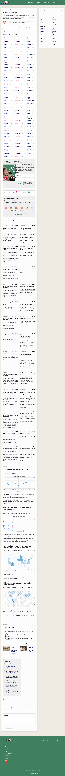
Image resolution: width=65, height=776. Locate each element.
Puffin (18, 117)
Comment (6, 715)
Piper (29, 110)
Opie (6, 107)
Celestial (54, 19)
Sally (6, 127)
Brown (41, 41)
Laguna (19, 84)
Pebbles (30, 107)
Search (6, 750)
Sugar (6, 143)
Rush (18, 123)
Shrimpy (7, 130)
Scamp (18, 127)
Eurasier (17, 9)
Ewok (6, 67)
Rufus (6, 123)
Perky (18, 110)
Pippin (6, 113)
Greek (53, 38)
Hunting (54, 24)
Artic (18, 38)
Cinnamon (30, 54)
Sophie (30, 136)
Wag (6, 150)
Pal (17, 107)
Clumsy (54, 32)
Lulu (18, 90)
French (53, 44)
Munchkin (7, 104)
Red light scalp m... (11, 672)
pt (7, 762)
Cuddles (30, 61)
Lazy (41, 34)
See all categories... (19, 214)
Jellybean (7, 80)
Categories (7, 748)
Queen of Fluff (30, 117)
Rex (6, 120)
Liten (6, 87)
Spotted (42, 43)
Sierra (18, 130)
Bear (29, 41)
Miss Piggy (29, 97)
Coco (18, 57)
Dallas (18, 64)
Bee (6, 44)
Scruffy (30, 127)
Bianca (18, 44)
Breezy (7, 48)
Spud (18, 140)
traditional (11, 211)
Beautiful (42, 24)
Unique (53, 17)
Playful (41, 29)
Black (41, 40)
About (6, 751)
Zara (6, 156)
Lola (18, 87)
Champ (19, 54)
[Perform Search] (61, 11)
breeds (38, 2)
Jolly (29, 80)
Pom (29, 113)
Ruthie (29, 123)
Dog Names (12, 9)
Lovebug (30, 87)
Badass (53, 22)
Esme (29, 64)
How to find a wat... (11, 679)
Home (6, 746)
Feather (30, 67)
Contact (7, 755)
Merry (29, 94)
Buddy (29, 51)
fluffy (21, 211)
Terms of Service (36, 770)
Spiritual (42, 19)
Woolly (7, 153)
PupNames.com (6, 9)
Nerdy (53, 21)
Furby (6, 74)
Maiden (7, 94)
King (6, 84)
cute (6, 211)
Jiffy (18, 80)
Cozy (18, 61)
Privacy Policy (28, 770)
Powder (7, 117)
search (54, 2)
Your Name (6, 709)
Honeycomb (20, 77)
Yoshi (29, 153)
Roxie (29, 120)
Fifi (6, 71)
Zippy (18, 156)
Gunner (18, 74)
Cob (6, 57)
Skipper (7, 133)
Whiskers (19, 150)
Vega (29, 146)
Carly (6, 54)
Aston (29, 38)
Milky (6, 97)
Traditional (42, 21)
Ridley (18, 120)
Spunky (30, 140)
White (41, 38)
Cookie (30, 57)
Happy (53, 28)
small (27, 211)
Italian (53, 43)
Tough (53, 29)
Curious (54, 31)
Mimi (18, 97)
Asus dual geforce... (11, 685)
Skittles (18, 133)
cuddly (32, 211)
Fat (41, 44)
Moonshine (31, 100)
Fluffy (29, 71)
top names (46, 2)
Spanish (54, 41)
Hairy (29, 74)
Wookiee (30, 150)
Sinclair (30, 130)
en (7, 758)
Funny (41, 22)
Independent (43, 28)
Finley (18, 71)
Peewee (7, 110)
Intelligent (42, 31)
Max (18, 94)
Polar (18, 113)
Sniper (29, 133)
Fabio (18, 67)
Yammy (19, 153)
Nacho (18, 104)
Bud (18, 51)
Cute (41, 17)
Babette (7, 41)
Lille (29, 84)
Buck (6, 51)
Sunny (18, 143)
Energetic (42, 32)
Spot (6, 140)
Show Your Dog (8, 753)
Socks (18, 136)
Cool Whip (6, 61)
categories (30, 2)
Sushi (29, 143)
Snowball (7, 136)
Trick (18, 146)
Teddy (7, 146)
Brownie (19, 48)
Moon (18, 100)
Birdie (29, 44)
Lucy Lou (6, 91)
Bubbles (30, 48)
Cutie (6, 64)
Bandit (18, 41)
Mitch (6, 100)
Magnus (30, 90)
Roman (53, 40)
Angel (6, 38)
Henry (6, 77)
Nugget (30, 104)
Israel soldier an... (11, 666)
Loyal (53, 34)
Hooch (29, 77)
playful (16, 211)
